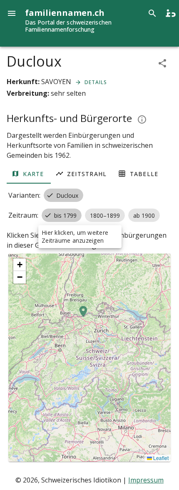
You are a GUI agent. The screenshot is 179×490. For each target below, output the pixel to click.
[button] (82, 316)
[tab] (29, 174)
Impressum (146, 480)
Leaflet (160, 457)
